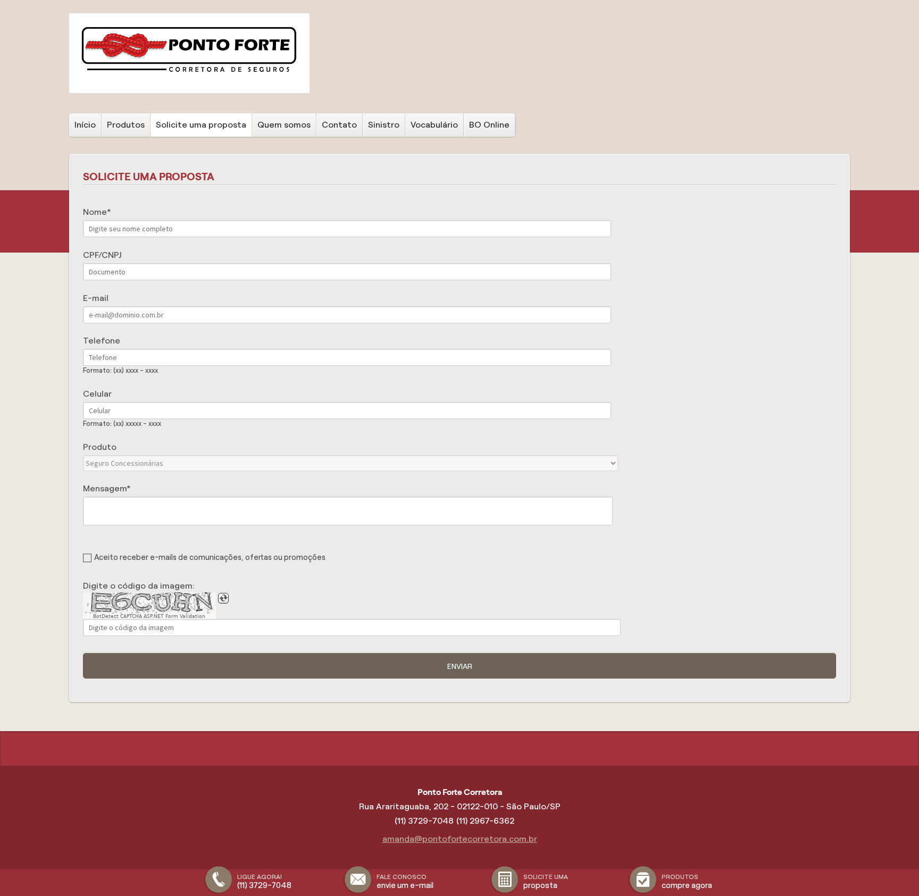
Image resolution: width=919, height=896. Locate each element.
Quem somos (284, 124)
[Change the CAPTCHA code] (223, 598)
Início (85, 124)
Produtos (126, 124)
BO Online (489, 124)
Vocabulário (434, 124)
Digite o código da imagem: (139, 585)
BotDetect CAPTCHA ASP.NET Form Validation (149, 616)
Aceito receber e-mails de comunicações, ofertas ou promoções (209, 557)
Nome (95, 211)
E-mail (95, 298)
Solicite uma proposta (201, 124)
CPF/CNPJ (102, 254)
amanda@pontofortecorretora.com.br (459, 838)
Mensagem (105, 488)
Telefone (101, 340)
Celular (97, 393)
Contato (339, 124)
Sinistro (383, 124)
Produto (99, 446)
